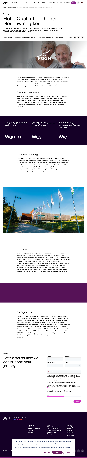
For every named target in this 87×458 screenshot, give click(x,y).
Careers (65, 2)
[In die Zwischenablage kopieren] (82, 37)
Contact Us (69, 429)
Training (61, 2)
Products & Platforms (42, 2)
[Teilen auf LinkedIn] (75, 37)
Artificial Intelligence (15, 2)
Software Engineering (61, 37)
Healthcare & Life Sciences (28, 37)
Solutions (57, 2)
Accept (57, 452)
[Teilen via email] (78, 37)
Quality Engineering (50, 37)
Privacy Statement (53, 427)
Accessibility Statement (54, 430)
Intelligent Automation (25, 2)
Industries (50, 2)
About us (69, 425)
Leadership (69, 427)
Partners (53, 2)
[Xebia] (6, 3)
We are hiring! (70, 436)
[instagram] (82, 450)
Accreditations (51, 432)
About (68, 2)
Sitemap (49, 434)
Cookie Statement (53, 429)
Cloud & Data (34, 2)
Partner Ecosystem (34, 429)
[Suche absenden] (78, 3)
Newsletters (70, 432)
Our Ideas (31, 432)
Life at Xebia (70, 430)
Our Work (31, 430)
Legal (48, 425)
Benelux (10, 37)
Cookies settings (46, 452)
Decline (68, 452)
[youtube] (78, 450)
